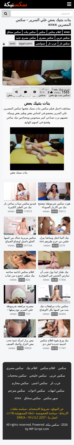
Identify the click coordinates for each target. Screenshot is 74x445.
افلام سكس (54, 32)
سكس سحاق (14, 32)
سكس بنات (30, 32)
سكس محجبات (16, 375)
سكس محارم (20, 383)
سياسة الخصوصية (46, 413)
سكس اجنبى (39, 383)
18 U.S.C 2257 (36, 417)
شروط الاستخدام (39, 409)
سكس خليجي (38, 375)
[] (6, 13)
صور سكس (50, 398)
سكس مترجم (16, 390)
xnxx (67, 32)
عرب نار (52, 43)
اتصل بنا (52, 417)
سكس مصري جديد (26, 37)
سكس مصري (46, 37)
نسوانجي (40, 43)
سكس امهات (56, 390)
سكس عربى (57, 375)
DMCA (21, 417)
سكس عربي (63, 37)
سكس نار (64, 43)
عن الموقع (57, 409)
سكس (42, 32)
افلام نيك (31, 368)
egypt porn (25, 43)
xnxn (12, 43)
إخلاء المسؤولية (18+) (20, 413)
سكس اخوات (36, 390)
